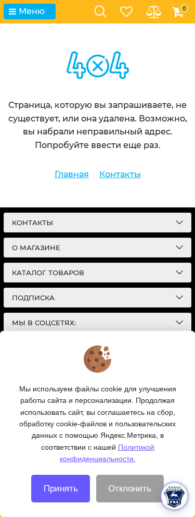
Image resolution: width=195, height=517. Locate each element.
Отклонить (129, 489)
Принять (61, 489)
